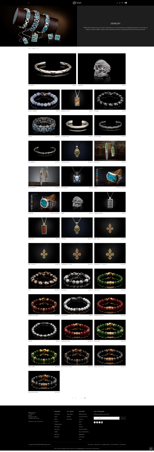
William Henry (40, 444)
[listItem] (114, 444)
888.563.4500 (36, 418)
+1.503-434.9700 (39, 421)
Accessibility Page (80, 448)
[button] (117, 3)
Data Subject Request (105, 444)
